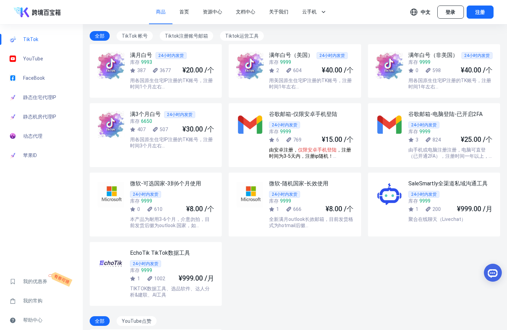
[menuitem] (309, 12)
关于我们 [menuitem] (278, 11)
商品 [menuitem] (161, 11)
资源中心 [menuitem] (212, 11)
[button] (420, 12)
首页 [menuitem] (184, 11)
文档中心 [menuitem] (245, 11)
